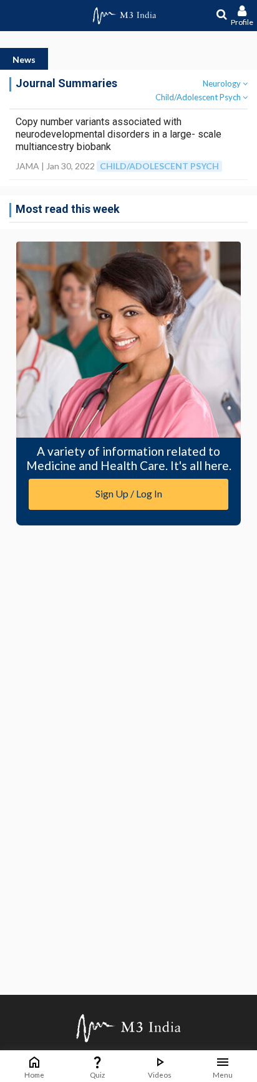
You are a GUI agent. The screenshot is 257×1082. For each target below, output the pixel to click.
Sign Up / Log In (128, 493)
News (24, 59)
